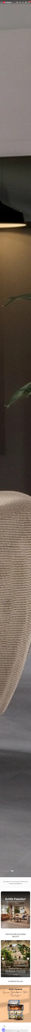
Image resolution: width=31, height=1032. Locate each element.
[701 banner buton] (15, 1003)
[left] (3, 909)
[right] (28, 958)
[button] (12, 872)
